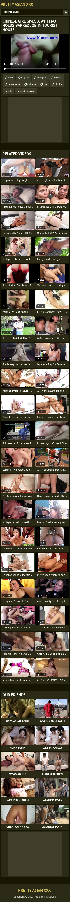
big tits (25, 77)
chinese (31, 84)
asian (10, 77)
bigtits (58, 84)
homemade (14, 84)
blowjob (41, 77)
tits (45, 84)
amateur (57, 77)
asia (10, 91)
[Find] (65, 12)
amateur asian (27, 91)
